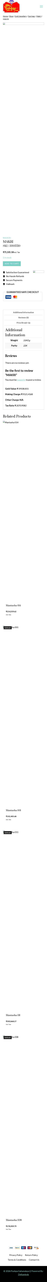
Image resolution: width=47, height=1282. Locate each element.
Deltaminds (23, 1274)
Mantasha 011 (13, 1015)
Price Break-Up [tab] (23, 323)
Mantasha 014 (13, 605)
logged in (21, 379)
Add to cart (12, 263)
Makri (7, 238)
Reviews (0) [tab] (23, 317)
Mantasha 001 (13, 810)
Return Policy (31, 1255)
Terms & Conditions (17, 1259)
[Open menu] (41, 6)
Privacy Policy (15, 1255)
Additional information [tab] (23, 312)
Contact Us (34, 1259)
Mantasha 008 (14, 1220)
